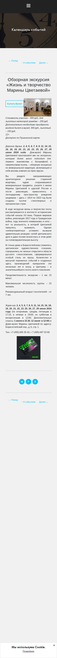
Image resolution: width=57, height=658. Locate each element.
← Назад (13, 61)
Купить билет (14, 103)
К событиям (29, 63)
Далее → (43, 63)
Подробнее (28, 651)
